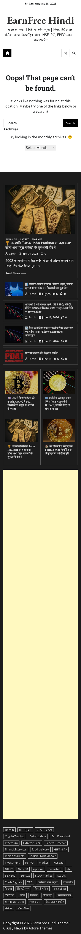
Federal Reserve (56, 843)
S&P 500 (10, 875)
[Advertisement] (40, 644)
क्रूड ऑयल (59, 889)
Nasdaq (59, 862)
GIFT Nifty (60, 849)
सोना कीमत (23, 908)
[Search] (74, 53)
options (38, 869)
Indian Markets (14, 856)
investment (12, 862)
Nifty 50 (23, 869)
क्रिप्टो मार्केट (41, 889)
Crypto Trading (14, 836)
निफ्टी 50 (9, 895)
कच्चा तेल (68, 882)
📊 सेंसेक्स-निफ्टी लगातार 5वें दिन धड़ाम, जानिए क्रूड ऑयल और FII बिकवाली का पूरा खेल (49, 285)
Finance (11, 239)
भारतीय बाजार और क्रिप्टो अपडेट (41, 353)
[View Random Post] (66, 53)
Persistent (55, 869)
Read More (12, 273)
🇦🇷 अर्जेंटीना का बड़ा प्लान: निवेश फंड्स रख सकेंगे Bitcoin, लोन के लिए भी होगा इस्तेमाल (58, 403)
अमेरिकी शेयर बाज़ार (48, 882)
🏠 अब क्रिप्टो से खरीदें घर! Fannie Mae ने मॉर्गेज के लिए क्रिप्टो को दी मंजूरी (59, 449)
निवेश (22, 895)
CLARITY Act (44, 830)
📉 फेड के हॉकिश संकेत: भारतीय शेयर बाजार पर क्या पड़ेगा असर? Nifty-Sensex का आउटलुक (49, 331)
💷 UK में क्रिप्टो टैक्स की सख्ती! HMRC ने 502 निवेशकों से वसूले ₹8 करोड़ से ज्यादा (21, 403)
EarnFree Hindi (40, 20)
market (43, 862)
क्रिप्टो (8, 889)
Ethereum (11, 843)
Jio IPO (29, 862)
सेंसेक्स (8, 908)
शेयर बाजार (34, 902)
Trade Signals (13, 882)
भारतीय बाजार (64, 895)
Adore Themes (40, 928)
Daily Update (38, 836)
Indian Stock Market (43, 856)
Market (37, 239)
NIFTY (9, 869)
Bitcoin (9, 830)
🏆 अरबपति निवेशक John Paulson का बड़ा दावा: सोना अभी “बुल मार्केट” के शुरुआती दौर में (38, 245)
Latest (24, 239)
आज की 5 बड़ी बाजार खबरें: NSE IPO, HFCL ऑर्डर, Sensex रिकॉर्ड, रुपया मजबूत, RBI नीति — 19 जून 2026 (49, 308)
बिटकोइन (47, 895)
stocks (61, 875)
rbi (68, 869)
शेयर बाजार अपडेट (55, 902)
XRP (29, 882)
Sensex (25, 875)
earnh (12, 254)
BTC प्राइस (25, 830)
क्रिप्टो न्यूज (23, 889)
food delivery (40, 849)
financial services (16, 849)
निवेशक (34, 895)
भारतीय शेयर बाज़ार (14, 902)
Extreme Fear (31, 843)
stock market (43, 875)
